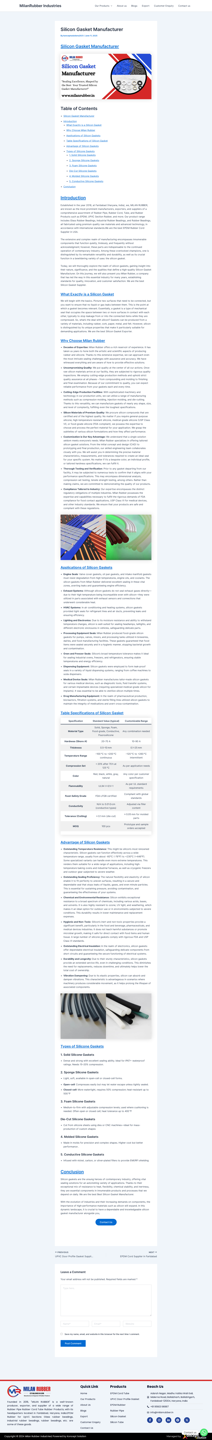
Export (145, 5)
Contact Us (106, 1222)
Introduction (70, 121)
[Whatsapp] (204, 1432)
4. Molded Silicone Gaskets (84, 176)
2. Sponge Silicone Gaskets (84, 160)
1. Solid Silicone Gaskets (82, 155)
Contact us (184, 5)
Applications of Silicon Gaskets (83, 135)
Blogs (134, 5)
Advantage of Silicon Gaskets (82, 146)
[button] (110, 6)
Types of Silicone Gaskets (80, 151)
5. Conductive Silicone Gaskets (86, 181)
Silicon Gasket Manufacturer (90, 46)
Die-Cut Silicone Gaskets (82, 170)
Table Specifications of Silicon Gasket (87, 140)
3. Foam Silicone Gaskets (83, 165)
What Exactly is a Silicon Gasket (84, 125)
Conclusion (69, 186)
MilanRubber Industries (40, 5)
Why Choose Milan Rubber (80, 130)
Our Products (102, 5)
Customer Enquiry (164, 5)
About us (122, 5)
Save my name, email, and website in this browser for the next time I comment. (102, 1334)
